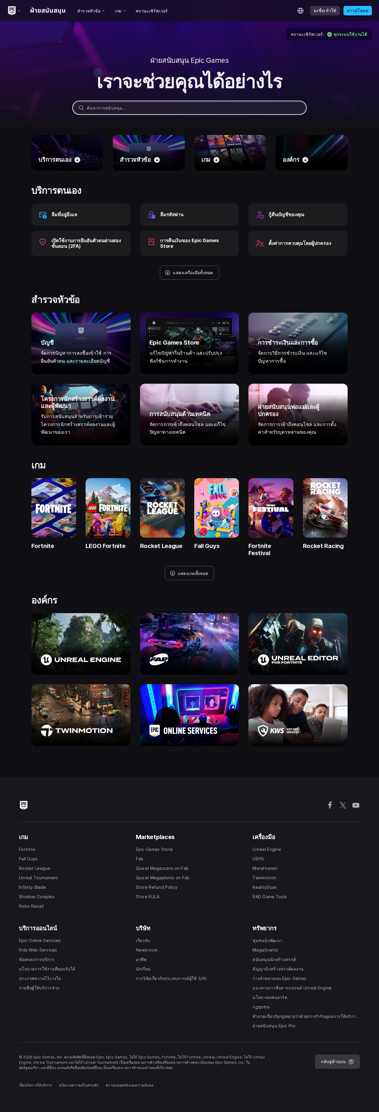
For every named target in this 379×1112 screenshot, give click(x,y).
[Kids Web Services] (298, 715)
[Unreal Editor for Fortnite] (298, 644)
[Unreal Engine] (81, 644)
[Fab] (189, 644)
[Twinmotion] (81, 715)
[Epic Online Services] (189, 715)
